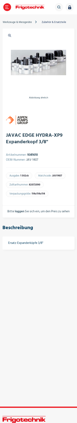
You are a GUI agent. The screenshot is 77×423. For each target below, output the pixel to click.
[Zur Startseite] (30, 7)
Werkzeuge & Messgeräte (17, 22)
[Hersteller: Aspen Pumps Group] (17, 120)
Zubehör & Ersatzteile (54, 22)
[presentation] (8, 107)
